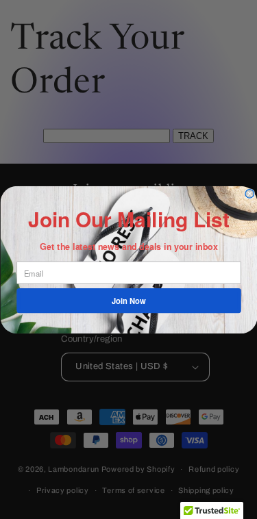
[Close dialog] (249, 193)
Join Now (129, 300)
